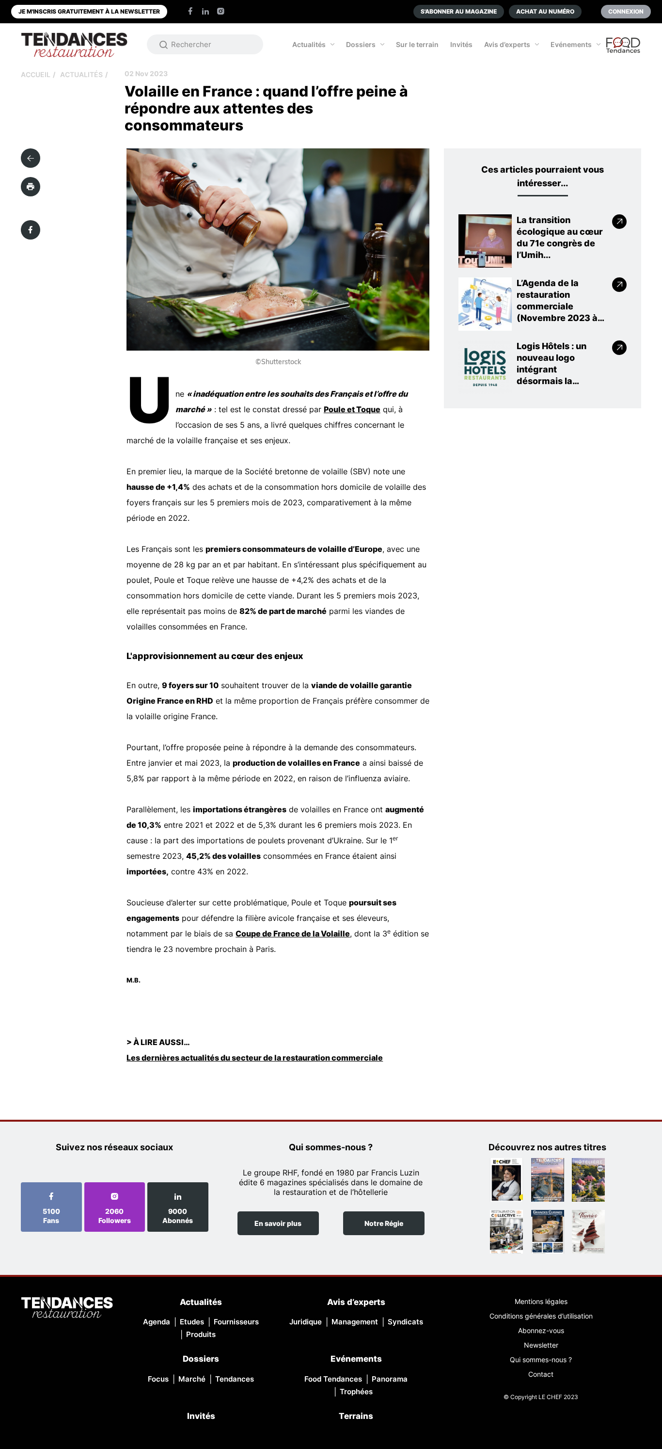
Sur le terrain (417, 44)
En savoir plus (277, 1223)
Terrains (356, 1416)
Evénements (571, 44)
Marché (191, 1379)
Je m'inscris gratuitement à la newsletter (89, 11)
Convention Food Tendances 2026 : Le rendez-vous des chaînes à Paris (623, 49)
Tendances (234, 1379)
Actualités (309, 44)
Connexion (626, 11)
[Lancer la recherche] (163, 44)
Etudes (192, 1321)
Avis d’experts (507, 44)
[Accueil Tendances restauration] (74, 44)
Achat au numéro (545, 11)
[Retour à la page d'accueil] (67, 1308)
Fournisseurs (236, 1321)
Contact (540, 1374)
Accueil (35, 74)
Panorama (390, 1379)
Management (354, 1321)
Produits (201, 1334)
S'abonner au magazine (459, 11)
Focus (158, 1379)
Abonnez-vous (541, 1330)
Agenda (156, 1321)
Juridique (305, 1321)
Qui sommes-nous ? (541, 1359)
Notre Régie (383, 1223)
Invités (461, 44)
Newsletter (541, 1345)
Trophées (356, 1391)
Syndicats (405, 1321)
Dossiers (361, 44)
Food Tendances (333, 1379)
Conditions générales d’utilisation (541, 1316)
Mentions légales (541, 1301)
